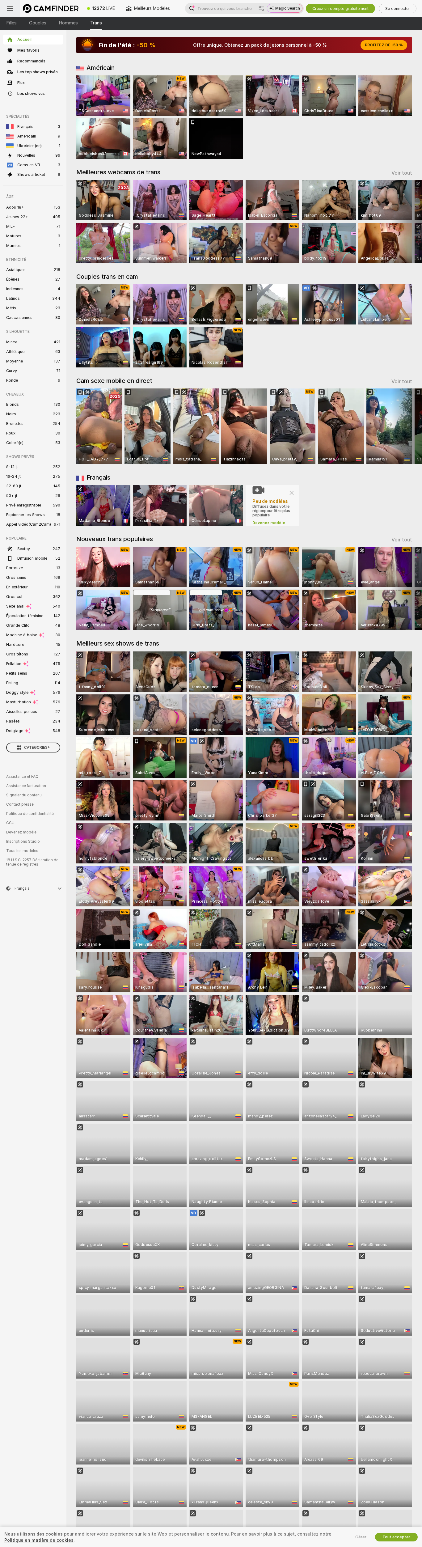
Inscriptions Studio (23, 841)
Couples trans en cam (107, 276)
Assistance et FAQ (22, 776)
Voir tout (401, 173)
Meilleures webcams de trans (118, 172)
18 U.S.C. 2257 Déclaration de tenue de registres (32, 862)
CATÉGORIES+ (37, 747)
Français (98, 477)
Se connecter (397, 8)
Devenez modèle (21, 832)
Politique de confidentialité (30, 814)
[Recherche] (261, 8)
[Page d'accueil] (51, 8)
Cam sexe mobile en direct (114, 380)
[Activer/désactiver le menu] (10, 8)
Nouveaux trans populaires (114, 539)
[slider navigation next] (406, 221)
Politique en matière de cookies (39, 1540)
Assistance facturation (26, 786)
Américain (101, 67)
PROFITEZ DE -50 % (384, 45)
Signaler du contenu (24, 795)
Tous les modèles (22, 851)
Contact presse (20, 804)
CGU (10, 823)
